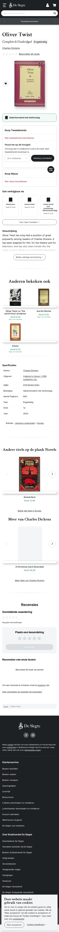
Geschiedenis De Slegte (13, 841)
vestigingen (11, 747)
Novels (40, 423)
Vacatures (6, 881)
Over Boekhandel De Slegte (17, 834)
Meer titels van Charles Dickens (29, 580)
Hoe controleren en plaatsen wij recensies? (22, 692)
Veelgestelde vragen (32, 750)
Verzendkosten (9, 864)
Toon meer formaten (28, 222)
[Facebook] (26, 735)
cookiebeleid (18, 919)
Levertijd (6, 791)
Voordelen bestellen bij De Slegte (17, 847)
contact (10, 744)
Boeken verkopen (10, 780)
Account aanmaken (10, 814)
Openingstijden (9, 786)
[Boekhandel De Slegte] (17, 5)
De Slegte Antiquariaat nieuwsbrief (18, 892)
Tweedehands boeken (29, 21)
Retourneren (8, 797)
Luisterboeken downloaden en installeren (21, 808)
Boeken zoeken (9, 774)
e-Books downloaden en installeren (18, 803)
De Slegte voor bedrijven (13, 826)
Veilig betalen (8, 858)
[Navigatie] (4, 5)
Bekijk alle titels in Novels (29, 511)
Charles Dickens (11, 48)
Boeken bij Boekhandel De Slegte (17, 852)
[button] (4, 21)
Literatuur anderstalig (25, 423)
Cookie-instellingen (35, 925)
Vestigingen (7, 875)
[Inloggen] (47, 5)
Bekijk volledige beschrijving (28, 257)
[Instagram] (33, 735)
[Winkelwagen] (54, 5)
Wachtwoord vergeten (12, 820)
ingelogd (41, 685)
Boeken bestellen (10, 769)
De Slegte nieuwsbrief (12, 886)
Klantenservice (10, 762)
